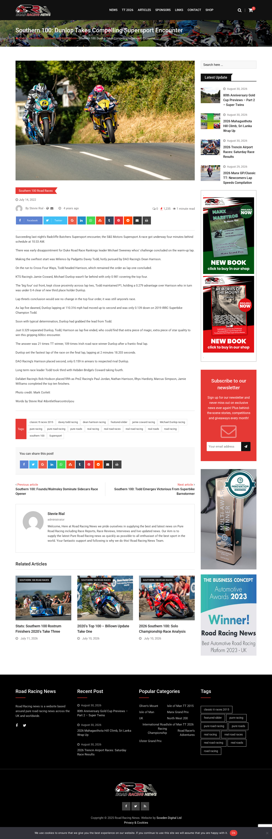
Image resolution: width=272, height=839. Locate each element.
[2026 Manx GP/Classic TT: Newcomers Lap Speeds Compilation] (210, 173)
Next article (185, 484)
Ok (233, 832)
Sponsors (163, 10)
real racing (93, 428)
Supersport (55, 435)
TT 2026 (127, 10)
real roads (153, 428)
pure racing (36, 428)
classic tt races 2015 (41, 422)
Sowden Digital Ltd (169, 818)
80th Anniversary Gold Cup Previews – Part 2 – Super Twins (239, 100)
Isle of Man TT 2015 (180, 706)
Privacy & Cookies (136, 822)
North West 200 (177, 718)
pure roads (76, 428)
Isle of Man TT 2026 (180, 724)
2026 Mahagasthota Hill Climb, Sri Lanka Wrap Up (237, 126)
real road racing (134, 428)
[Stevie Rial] (52, 208)
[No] (267, 833)
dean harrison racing (94, 422)
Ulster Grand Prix (150, 741)
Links (179, 10)
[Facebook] (24, 464)
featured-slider (119, 422)
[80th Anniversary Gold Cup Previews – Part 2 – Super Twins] (210, 95)
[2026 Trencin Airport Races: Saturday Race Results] (210, 147)
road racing (170, 428)
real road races (112, 428)
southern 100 (37, 435)
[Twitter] (33, 464)
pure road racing (56, 428)
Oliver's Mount (148, 706)
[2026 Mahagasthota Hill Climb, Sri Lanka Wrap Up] (210, 121)
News (113, 10)
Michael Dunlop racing (172, 422)
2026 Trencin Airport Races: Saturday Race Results (238, 152)
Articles (144, 10)
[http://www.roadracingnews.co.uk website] (47, 208)
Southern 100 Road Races (60, 38)
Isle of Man (35, 38)
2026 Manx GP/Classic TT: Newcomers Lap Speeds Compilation (239, 178)
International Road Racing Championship (155, 729)
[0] (251, 10)
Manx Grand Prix (178, 712)
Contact (194, 10)
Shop (209, 10)
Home (22, 38)
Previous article (27, 484)
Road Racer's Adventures (186, 733)
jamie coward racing (143, 422)
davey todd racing (68, 422)
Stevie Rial (56, 514)
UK (141, 718)
